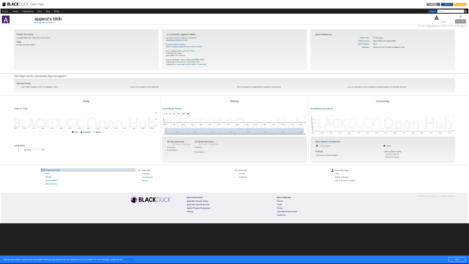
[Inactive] (437, 17)
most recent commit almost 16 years (190, 64)
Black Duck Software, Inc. (431, 196)
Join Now (460, 4)
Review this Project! (392, 157)
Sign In (447, 4)
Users (337, 173)
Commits (172, 147)
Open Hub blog (400, 87)
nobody (179, 53)
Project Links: (365, 38)
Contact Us (281, 215)
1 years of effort (185, 59)
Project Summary (53, 170)
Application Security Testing (197, 201)
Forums (280, 201)
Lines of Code (21, 108)
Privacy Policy (128, 259)
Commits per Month (171, 108)
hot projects (142, 87)
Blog (48, 11)
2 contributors (192, 38)
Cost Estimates (147, 177)
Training (190, 211)
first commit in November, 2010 (188, 62)
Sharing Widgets (51, 180)
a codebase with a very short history (182, 51)
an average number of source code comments (186, 46)
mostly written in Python (176, 44)
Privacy (280, 208)
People (15, 11)
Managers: (366, 47)
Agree (457, 259)
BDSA (56, 11)
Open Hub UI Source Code (287, 211)
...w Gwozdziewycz (325, 146)
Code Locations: (364, 41)
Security (145, 180)
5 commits (176, 38)
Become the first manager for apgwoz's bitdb (389, 47)
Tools (40, 11)
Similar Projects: (364, 44)
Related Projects (51, 184)
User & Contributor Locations (345, 180)
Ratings (319, 151)
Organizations (27, 11)
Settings (39, 22)
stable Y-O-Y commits (177, 55)
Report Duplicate (49, 22)
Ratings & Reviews (341, 177)
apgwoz (388, 146)
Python (29, 150)
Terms (279, 204)
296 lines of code (181, 40)
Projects (5, 11)
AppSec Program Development (198, 208)
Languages (19, 145)
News (47, 173)
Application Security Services (198, 204)
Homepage (379, 38)
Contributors (173, 150)
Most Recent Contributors (327, 141)
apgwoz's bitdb (48, 18)
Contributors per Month (321, 108)
